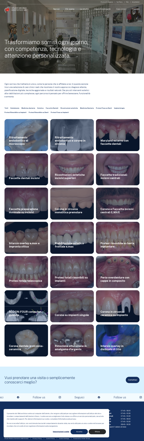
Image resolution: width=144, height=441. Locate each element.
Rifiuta (97, 432)
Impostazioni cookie (61, 432)
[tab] (7, 108)
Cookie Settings (64, 438)
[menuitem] (107, 2)
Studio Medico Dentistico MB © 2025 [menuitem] (16, 438)
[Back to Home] (15, 9)
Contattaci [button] (132, 380)
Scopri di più (26, 144)
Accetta (79, 432)
